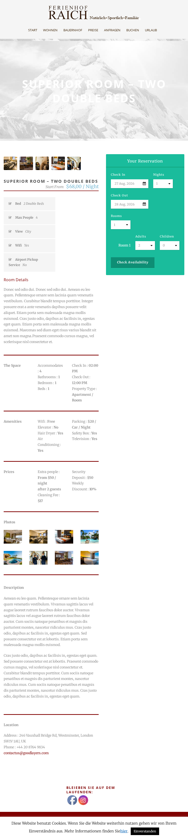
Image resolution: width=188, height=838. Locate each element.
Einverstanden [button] (145, 831)
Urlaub (151, 30)
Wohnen (50, 30)
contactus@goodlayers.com (26, 753)
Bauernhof (72, 30)
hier (124, 831)
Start (32, 30)
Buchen (132, 30)
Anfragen (112, 30)
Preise (93, 30)
